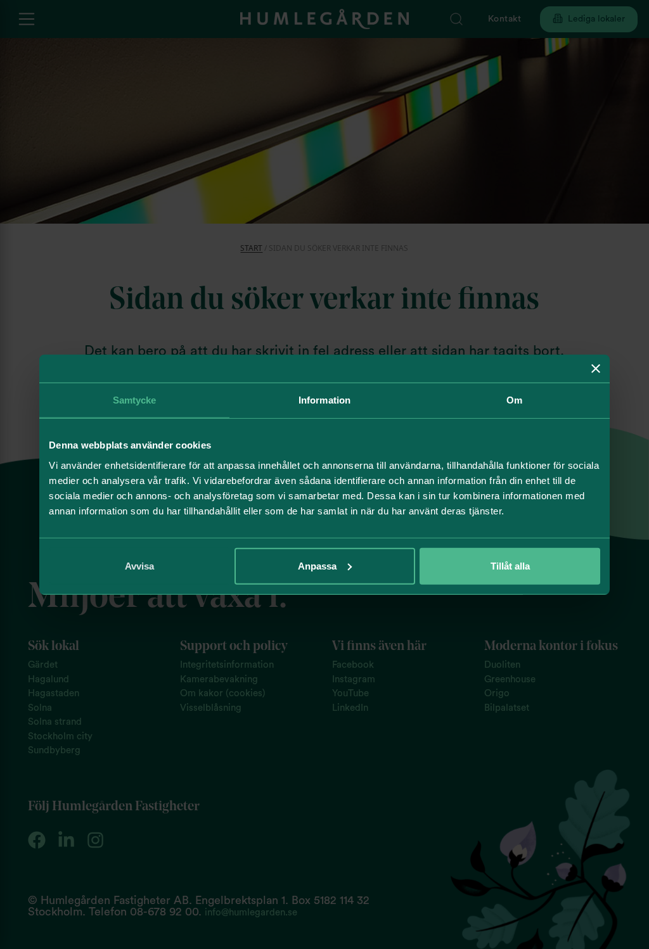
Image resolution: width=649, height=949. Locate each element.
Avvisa (139, 565)
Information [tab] (324, 400)
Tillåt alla (510, 565)
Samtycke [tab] (135, 400)
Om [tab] (514, 400)
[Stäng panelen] (595, 368)
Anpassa (317, 565)
